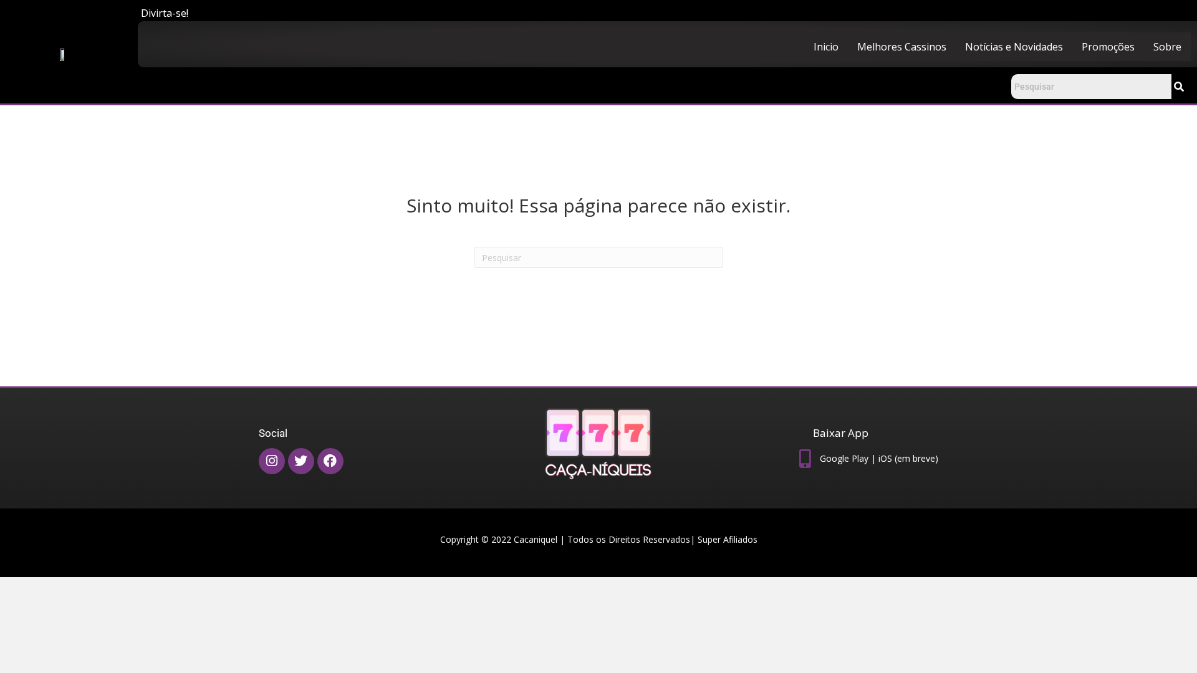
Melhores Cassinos (901, 47)
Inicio (826, 47)
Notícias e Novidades (1014, 47)
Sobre (1167, 47)
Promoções (1108, 47)
